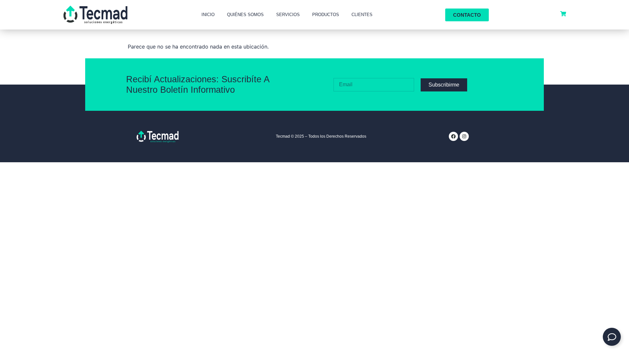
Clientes (362, 14)
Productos (325, 14)
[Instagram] (464, 136)
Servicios (288, 14)
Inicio (208, 14)
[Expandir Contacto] (612, 337)
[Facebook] (453, 136)
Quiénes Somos (245, 14)
